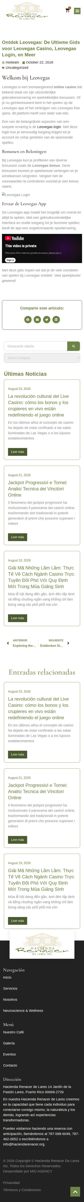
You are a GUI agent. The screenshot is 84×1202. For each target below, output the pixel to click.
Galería (9, 1043)
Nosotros (10, 1000)
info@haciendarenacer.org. (24, 1144)
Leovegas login (49, 127)
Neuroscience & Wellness (23, 1011)
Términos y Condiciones (22, 1190)
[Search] (73, 346)
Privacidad (11, 1183)
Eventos (9, 1054)
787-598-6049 (59, 1134)
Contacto (10, 1065)
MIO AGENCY (41, 1171)
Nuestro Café (13, 1032)
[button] (77, 11)
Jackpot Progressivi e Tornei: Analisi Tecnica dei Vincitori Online (37, 489)
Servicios (10, 988)
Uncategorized (17, 68)
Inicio (7, 977)
